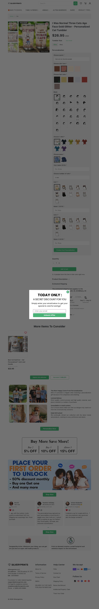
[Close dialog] (68, 292)
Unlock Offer (49, 315)
